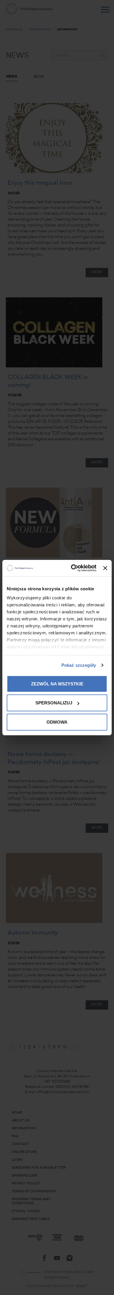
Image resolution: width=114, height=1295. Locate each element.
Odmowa (57, 721)
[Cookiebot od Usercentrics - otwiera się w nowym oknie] (72, 568)
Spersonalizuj (53, 702)
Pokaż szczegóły (78, 665)
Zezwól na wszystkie (57, 683)
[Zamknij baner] (105, 568)
